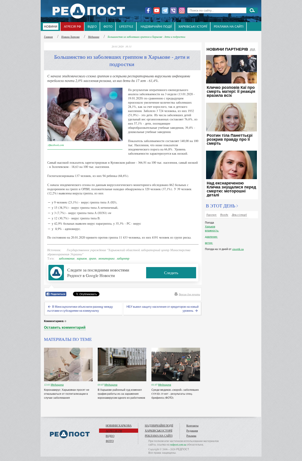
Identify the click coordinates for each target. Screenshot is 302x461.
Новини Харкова (70, 36)
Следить (171, 272)
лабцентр (123, 258)
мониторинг (106, 258)
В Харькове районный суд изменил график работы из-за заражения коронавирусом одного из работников (121, 393)
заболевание (67, 258)
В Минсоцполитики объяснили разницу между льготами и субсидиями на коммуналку (80, 309)
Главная (48, 36)
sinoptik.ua (238, 249)
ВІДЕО (92, 26)
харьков (82, 258)
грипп (92, 258)
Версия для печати (189, 294)
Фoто (108, 26)
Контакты (192, 425)
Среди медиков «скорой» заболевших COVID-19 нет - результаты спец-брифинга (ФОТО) (175, 393)
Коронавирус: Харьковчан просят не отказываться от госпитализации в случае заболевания (66, 393)
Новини (50, 26)
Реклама (191, 436)
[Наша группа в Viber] (173, 10)
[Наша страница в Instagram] (181, 10)
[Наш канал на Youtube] (156, 10)
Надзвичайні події (156, 26)
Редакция (192, 431)
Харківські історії (192, 26)
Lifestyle (126, 26)
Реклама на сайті (228, 26)
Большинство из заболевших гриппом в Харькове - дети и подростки (146, 36)
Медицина (93, 36)
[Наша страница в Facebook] (148, 10)
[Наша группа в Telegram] (165, 10)
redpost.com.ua (178, 444)
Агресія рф (72, 26)
